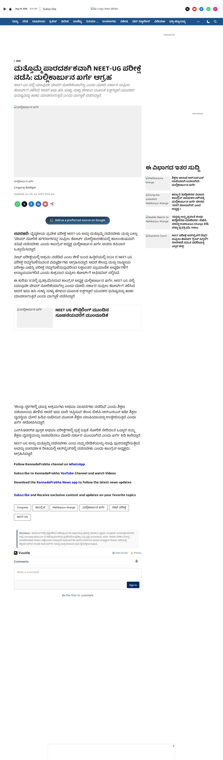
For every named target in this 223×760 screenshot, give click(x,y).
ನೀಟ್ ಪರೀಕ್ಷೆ (119, 507)
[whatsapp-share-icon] (17, 206)
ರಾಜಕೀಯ (38, 21)
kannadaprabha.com (33, 537)
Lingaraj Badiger (25, 188)
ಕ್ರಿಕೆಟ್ (53, 21)
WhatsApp (77, 464)
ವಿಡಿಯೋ (159, 21)
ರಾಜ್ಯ (15, 21)
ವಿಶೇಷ (124, 21)
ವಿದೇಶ (65, 21)
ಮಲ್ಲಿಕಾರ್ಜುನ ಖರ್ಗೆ (93, 507)
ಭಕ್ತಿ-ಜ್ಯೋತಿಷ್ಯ (177, 21)
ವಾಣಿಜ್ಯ (77, 21)
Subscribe (49, 9)
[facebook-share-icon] (31, 206)
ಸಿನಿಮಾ (90, 21)
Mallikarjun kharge (64, 507)
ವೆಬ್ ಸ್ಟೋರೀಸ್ (141, 21)
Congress (22, 507)
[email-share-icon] (45, 206)
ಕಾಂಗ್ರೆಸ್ (40, 507)
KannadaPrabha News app (57, 483)
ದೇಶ (25, 21)
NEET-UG (22, 517)
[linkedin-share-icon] (38, 206)
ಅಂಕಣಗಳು (109, 21)
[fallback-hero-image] (158, 183)
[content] (74, 473)
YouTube (67, 473)
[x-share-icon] (24, 206)
